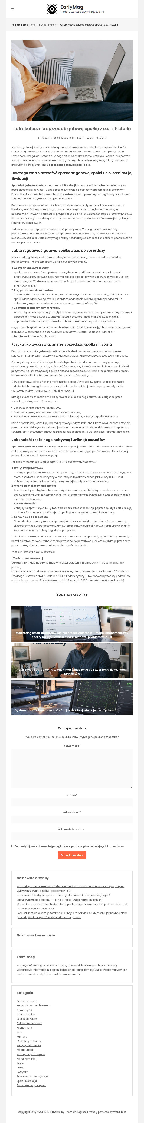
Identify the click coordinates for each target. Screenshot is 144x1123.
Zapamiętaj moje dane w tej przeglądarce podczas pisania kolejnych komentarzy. (69, 846)
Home (32, 24)
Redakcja (47, 137)
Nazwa (72, 795)
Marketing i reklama (29, 1041)
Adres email (72, 812)
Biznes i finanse (47, 24)
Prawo (20, 1067)
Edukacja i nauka (27, 1019)
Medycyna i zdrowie (29, 1045)
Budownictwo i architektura (33, 1005)
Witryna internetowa (72, 829)
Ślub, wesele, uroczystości (32, 1076)
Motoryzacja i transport (31, 1054)
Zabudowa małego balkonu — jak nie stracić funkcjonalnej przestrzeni (59, 900)
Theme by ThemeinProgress (69, 1112)
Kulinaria (22, 1036)
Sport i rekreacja (27, 1081)
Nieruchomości (26, 1059)
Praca (20, 1063)
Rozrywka (22, 1072)
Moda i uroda (25, 1050)
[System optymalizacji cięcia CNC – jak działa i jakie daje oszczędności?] (72, 697)
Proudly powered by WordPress (107, 1112)
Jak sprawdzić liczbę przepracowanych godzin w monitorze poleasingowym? (63, 895)
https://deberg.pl (44, 551)
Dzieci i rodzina (26, 1014)
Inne (19, 1032)
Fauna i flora (24, 1027)
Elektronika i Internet (29, 1023)
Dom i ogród (24, 1010)
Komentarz (72, 746)
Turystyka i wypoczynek (31, 1085)
